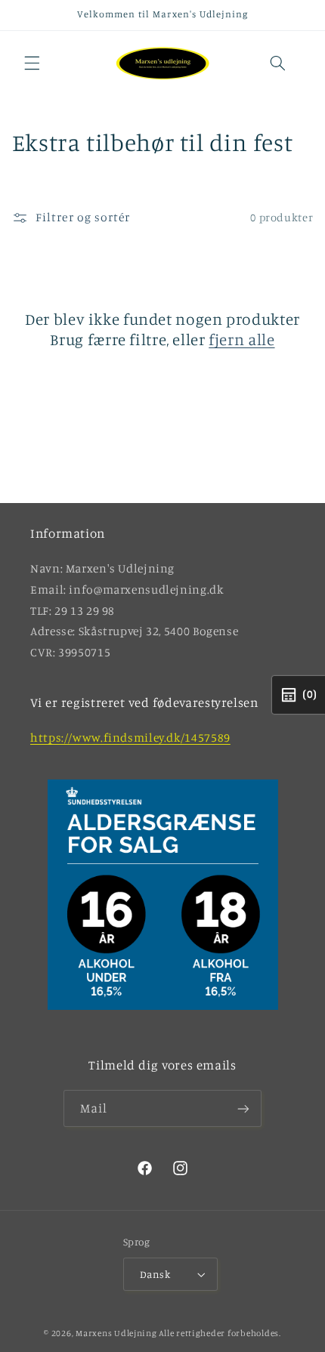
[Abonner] (243, 1108)
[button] (31, 63)
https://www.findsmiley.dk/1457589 (130, 737)
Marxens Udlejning (116, 1333)
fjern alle (241, 339)
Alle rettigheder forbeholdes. (219, 1333)
